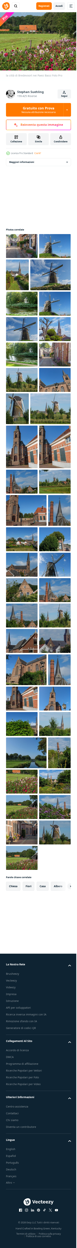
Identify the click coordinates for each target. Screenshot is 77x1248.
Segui (64, 96)
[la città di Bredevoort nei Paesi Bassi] (22, 244)
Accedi (59, 6)
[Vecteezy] (6, 6)
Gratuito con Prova (38, 110)
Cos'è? (37, 153)
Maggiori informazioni (21, 160)
